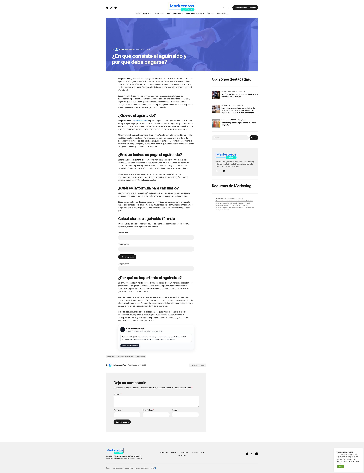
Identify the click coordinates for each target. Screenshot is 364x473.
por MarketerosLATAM (228, 120)
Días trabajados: (123, 244)
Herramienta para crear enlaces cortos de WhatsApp (234, 201)
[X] (220, 171)
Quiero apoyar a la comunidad (245, 8)
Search (253, 138)
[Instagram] (224, 171)
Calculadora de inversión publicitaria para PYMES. (233, 203)
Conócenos (164, 452)
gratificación (140, 357)
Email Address (148, 410)
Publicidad (181, 455)
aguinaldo (110, 357)
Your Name (118, 410)
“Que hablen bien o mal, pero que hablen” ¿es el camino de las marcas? (239, 95)
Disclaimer (174, 452)
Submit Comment (122, 422)
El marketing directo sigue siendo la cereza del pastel (238, 124)
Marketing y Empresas (198, 365)
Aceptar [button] (340, 466)
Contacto (184, 452)
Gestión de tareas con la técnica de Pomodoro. (232, 205)
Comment (117, 394)
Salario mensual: (123, 233)
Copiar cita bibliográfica (130, 345)
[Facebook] (217, 171)
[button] (224, 8)
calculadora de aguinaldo (125, 357)
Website (174, 410)
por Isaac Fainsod (227, 105)
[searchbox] (230, 137)
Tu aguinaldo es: (123, 264)
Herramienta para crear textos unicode (229, 198)
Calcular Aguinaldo (127, 257)
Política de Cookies (197, 452)
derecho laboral (141, 120)
